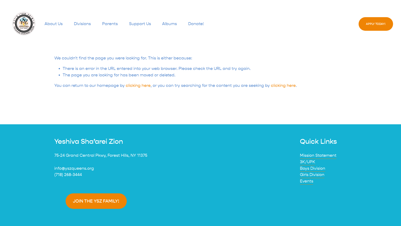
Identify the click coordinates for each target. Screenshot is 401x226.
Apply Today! (376, 24)
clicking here (138, 85)
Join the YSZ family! (96, 201)
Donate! (196, 23)
